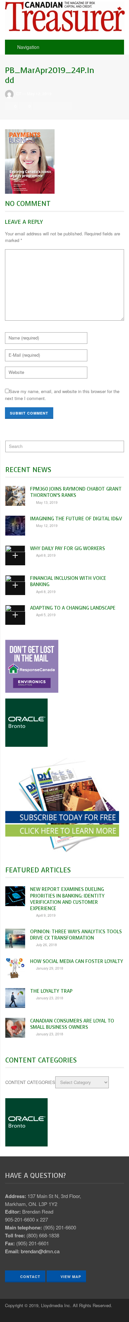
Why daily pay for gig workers (67, 548)
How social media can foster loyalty (76, 961)
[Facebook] (10, 1315)
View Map (71, 1276)
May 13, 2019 (47, 502)
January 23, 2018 (49, 997)
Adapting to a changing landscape (72, 608)
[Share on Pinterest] (66, 106)
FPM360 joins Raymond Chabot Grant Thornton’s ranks (76, 492)
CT (18, 93)
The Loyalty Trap (51, 991)
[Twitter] (21, 1315)
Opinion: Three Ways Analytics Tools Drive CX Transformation (76, 934)
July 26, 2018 (46, 944)
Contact (29, 1276)
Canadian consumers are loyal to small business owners (72, 1024)
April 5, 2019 (46, 614)
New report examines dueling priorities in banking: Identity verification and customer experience (67, 899)
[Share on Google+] (57, 106)
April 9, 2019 (46, 915)
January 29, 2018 (49, 968)
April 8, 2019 (46, 555)
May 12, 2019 (39, 93)
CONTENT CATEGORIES (30, 1082)
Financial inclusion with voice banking (68, 581)
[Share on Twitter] (48, 106)
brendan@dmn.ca (40, 1251)
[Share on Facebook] (39, 106)
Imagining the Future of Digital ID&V (76, 518)
